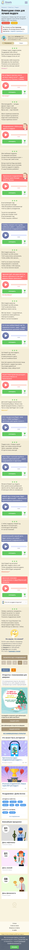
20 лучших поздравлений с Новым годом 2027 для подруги (14, 785)
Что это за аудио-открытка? (13, 602)
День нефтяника (8, 842)
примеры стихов (14, 651)
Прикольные (5, 23)
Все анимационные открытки (14, 733)
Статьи (14, 923)
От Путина (5, 95)
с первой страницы (16, 31)
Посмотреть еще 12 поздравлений (14, 657)
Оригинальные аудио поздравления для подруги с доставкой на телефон (12, 759)
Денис (20, 802)
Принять (14, 947)
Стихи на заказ (14, 925)
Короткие (14, 23)
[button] (5, 85)
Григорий (13, 802)
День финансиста (9, 893)
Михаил (23, 805)
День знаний (7, 868)
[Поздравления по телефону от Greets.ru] (6, 2)
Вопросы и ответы (14, 928)
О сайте (14, 930)
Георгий (5, 802)
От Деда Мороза (7, 294)
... (9, 662)
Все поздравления (14, 816)
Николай (12, 812)
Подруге (4, 68)
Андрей (5, 812)
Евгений (5, 805)
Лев (17, 805)
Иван (12, 805)
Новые (21, 43)
